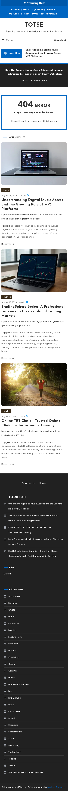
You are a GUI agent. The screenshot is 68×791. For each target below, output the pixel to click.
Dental (11, 616)
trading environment (32, 347)
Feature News (15, 636)
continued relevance (47, 225)
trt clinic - (39, 453)
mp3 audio (24, 233)
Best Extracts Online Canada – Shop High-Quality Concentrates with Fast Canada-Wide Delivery (33, 553)
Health (6, 411)
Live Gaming (14, 697)
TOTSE (34, 25)
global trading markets (23, 336)
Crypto (11, 609)
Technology (14, 752)
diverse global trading (22, 332)
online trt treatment (28, 449)
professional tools (35, 340)
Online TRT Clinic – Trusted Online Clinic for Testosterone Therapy (30, 530)
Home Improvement (18, 684)
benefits (32, 442)
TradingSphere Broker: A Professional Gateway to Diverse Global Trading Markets (33, 311)
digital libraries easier (13, 229)
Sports (11, 738)
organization (8, 236)
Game (11, 664)
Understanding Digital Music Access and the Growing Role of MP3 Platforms (43, 53)
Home (42, 483)
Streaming (13, 745)
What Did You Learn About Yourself (25, 772)
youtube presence (44, 9)
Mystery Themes (55, 787)
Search (58, 40)
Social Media (15, 731)
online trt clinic (9, 449)
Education (13, 623)
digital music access (36, 229)
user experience (25, 236)
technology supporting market (40, 343)
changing (30, 225)
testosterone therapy (22, 453)
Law (10, 691)
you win (53, 13)
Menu (9, 40)
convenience (8, 445)
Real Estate (14, 711)
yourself (39, 13)
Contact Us (28, 483)
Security (12, 718)
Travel (11, 765)
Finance (7, 297)
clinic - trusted (45, 442)
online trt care (54, 445)
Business (12, 603)
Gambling (13, 657)
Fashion (12, 630)
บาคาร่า (7, 573)
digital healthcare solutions (31, 445)
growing (53, 229)
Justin (23, 195)
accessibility (17, 225)
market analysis (45, 336)
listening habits (9, 233)
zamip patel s (21, 9)
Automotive (14, 596)
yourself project (20, 13)
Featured (13, 643)
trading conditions (11, 347)
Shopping (13, 724)
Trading (12, 758)
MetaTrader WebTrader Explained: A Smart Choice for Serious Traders (36, 542)
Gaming (12, 670)
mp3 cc (36, 233)
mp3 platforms (49, 233)
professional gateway (13, 340)
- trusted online (18, 442)
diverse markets (43, 332)
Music (6, 190)
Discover (6, 244)
